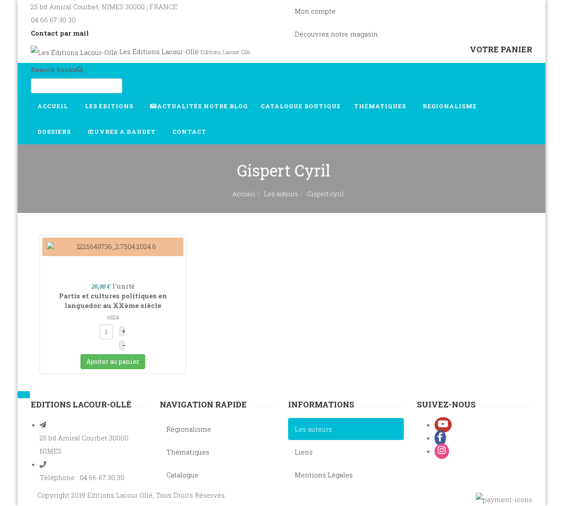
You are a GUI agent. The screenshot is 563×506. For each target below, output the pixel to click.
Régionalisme (451, 106)
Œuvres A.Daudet (122, 132)
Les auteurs (281, 194)
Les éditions (110, 106)
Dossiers (55, 132)
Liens (304, 451)
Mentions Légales (324, 474)
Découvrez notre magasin (336, 33)
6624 (113, 317)
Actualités (202, 106)
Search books (54, 69)
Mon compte (315, 11)
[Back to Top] (24, 394)
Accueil (53, 106)
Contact (190, 132)
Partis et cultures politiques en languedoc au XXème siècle (113, 300)
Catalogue (301, 106)
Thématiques (381, 106)
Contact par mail (60, 33)
